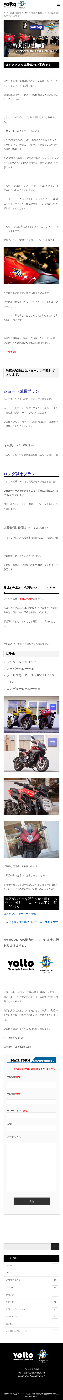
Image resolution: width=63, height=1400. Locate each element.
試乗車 (30, 1324)
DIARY (31, 1273)
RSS (33, 1383)
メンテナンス (30, 1316)
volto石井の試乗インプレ (30, 1331)
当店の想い (30, 1265)
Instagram (29, 1383)
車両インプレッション (31, 1309)
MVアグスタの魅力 (31, 1280)
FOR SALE (31, 1287)
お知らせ (30, 1295)
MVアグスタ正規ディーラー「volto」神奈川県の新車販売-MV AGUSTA (31, 1394)
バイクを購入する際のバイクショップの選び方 (31, 922)
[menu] (58, 5)
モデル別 (31, 1302)
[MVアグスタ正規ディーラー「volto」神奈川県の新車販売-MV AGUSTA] (31, 1362)
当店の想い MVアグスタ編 (20, 914)
